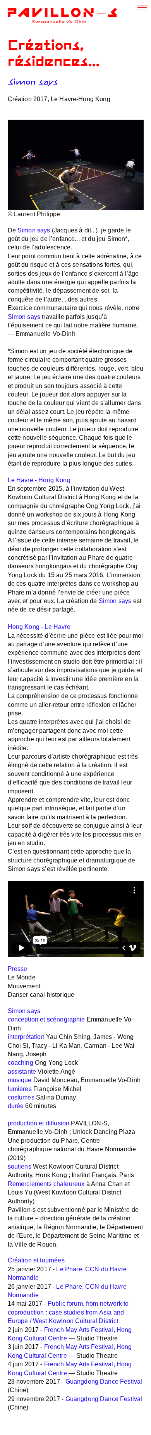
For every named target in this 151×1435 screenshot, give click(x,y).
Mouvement (24, 986)
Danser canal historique (41, 994)
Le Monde (22, 977)
